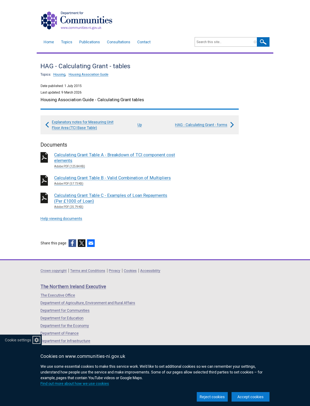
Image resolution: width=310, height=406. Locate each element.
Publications (89, 42)
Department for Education (62, 318)
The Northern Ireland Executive (73, 286)
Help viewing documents (61, 218)
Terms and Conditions (87, 270)
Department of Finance (59, 333)
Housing (59, 74)
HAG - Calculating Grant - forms (201, 125)
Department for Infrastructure (65, 341)
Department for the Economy (64, 325)
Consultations (118, 42)
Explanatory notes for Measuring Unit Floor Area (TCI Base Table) (82, 125)
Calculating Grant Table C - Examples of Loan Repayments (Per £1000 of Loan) (110, 200)
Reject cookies (212, 397)
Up (139, 125)
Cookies (130, 270)
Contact (144, 42)
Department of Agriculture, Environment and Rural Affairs (87, 303)
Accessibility (150, 270)
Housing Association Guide (88, 74)
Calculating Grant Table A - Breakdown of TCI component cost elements (114, 160)
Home (49, 42)
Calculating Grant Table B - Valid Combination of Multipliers (112, 180)
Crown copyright (53, 270)
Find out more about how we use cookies (74, 383)
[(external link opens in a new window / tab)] (72, 243)
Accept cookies (250, 397)
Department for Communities (65, 310)
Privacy (114, 270)
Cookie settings (18, 340)
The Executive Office (57, 295)
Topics (66, 42)
